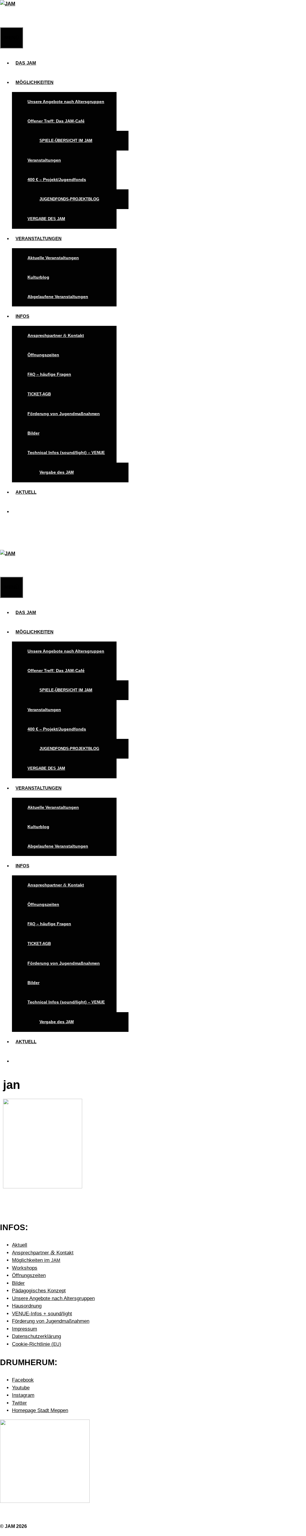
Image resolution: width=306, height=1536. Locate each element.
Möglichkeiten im (36, 1260)
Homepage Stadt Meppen (40, 1410)
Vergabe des (56, 472)
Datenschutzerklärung (36, 1336)
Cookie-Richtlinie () (36, 1344)
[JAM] (7, 4)
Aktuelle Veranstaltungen (53, 257)
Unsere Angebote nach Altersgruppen (65, 101)
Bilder (33, 433)
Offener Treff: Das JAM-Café (56, 121)
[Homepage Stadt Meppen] (45, 1501)
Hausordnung (27, 1306)
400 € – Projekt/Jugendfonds (56, 179)
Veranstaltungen (44, 160)
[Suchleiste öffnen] (3, 17)
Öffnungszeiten (43, 354)
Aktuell (19, 1245)
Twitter (19, 1403)
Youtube (21, 1388)
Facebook (23, 1380)
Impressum (24, 1329)
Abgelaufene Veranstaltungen (57, 296)
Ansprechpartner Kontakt (55, 335)
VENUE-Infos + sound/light (42, 1313)
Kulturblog (38, 277)
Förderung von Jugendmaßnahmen (63, 413)
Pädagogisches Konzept (39, 1290)
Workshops (24, 1268)
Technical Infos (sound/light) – (66, 452)
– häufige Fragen (49, 374)
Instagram (23, 1395)
